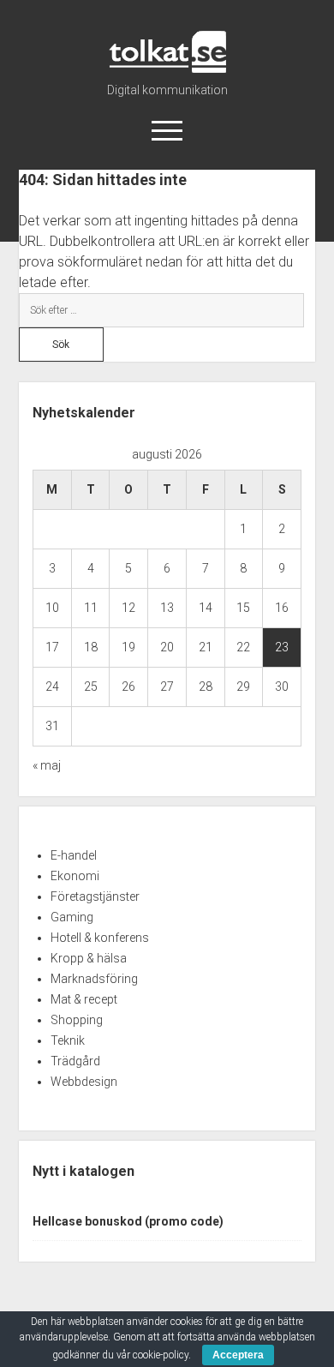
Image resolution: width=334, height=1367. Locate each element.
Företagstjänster (95, 896)
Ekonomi (75, 876)
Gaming (72, 917)
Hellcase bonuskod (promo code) (128, 1221)
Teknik (68, 1040)
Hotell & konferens (100, 937)
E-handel (74, 855)
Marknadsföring (94, 979)
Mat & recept (84, 999)
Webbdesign (84, 1081)
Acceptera (238, 1355)
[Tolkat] (167, 67)
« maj (47, 765)
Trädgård (75, 1061)
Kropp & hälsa (89, 958)
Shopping (77, 1020)
